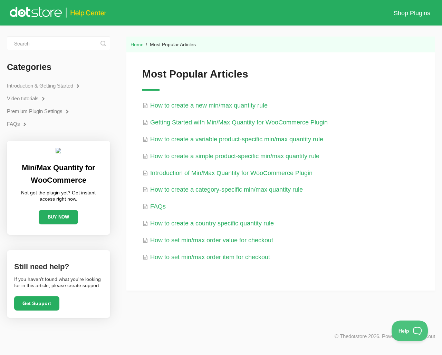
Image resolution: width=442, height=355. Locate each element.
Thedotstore (353, 336)
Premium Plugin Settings (35, 111)
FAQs (14, 124)
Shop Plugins (412, 13)
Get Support (36, 303)
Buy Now (58, 217)
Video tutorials (23, 98)
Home (137, 44)
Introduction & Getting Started (41, 86)
